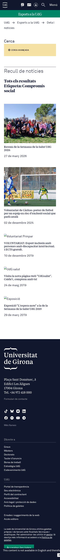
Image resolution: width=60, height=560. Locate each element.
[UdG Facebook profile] (6, 418)
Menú (53, 5)
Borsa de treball (12, 462)
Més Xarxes (10, 425)
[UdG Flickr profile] (12, 418)
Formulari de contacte (15, 399)
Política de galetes (14, 506)
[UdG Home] (5, 5)
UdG (7, 22)
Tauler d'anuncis (13, 458)
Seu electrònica (12, 490)
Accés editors (11, 519)
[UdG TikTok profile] (6, 411)
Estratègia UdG (12, 466)
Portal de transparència (16, 487)
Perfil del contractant (15, 494)
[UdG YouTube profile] (18, 418)
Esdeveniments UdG (15, 470)
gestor (49, 535)
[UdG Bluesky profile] (12, 411)
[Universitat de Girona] (20, 359)
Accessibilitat (11, 498)
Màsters (8, 451)
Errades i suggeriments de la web (21, 515)
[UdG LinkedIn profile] (24, 411)
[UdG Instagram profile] (18, 411)
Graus (7, 447)
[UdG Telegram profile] (24, 418)
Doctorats (9, 455)
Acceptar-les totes (19, 547)
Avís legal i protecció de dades (20, 502)
